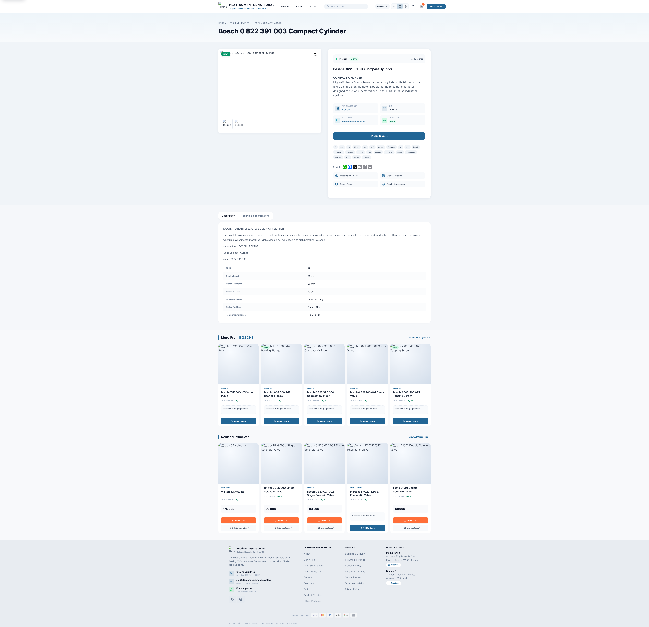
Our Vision (309, 559)
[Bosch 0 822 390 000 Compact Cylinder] (324, 385)
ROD (347, 157)
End (369, 152)
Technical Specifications (255, 215)
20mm (356, 147)
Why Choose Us (312, 571)
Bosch (415, 147)
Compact (338, 152)
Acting (380, 147)
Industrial (389, 152)
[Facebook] (232, 599)
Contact (312, 6)
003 (341, 147)
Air (401, 147)
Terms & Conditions (355, 583)
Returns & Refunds (355, 559)
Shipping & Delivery (355, 553)
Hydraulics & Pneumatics (234, 23)
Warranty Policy (353, 565)
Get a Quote (436, 6)
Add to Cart (240, 520)
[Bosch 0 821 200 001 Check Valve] (367, 385)
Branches (309, 583)
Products (286, 6)
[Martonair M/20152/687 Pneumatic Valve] (367, 488)
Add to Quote (240, 421)
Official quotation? (240, 528)
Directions (395, 565)
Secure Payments (354, 577)
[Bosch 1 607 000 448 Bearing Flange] (281, 385)
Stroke (356, 157)
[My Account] (413, 6)
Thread (366, 157)
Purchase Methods (355, 571)
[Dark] (405, 6)
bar (407, 147)
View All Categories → (420, 337)
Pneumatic (411, 152)
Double (360, 152)
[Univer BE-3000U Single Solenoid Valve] (281, 488)
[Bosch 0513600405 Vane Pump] (238, 385)
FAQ (306, 589)
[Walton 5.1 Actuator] (238, 488)
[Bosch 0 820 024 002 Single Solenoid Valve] (324, 488)
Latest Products (312, 601)
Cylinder (350, 152)
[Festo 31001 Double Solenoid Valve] (410, 488)
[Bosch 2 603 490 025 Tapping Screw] (410, 385)
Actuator (391, 147)
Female (378, 152)
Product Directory (313, 595)
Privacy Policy (352, 589)
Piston (399, 152)
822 (372, 147)
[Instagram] (241, 599)
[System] (400, 6)
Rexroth (338, 157)
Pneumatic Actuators (268, 23)
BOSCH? (346, 109)
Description (228, 215)
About (299, 6)
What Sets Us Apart (314, 565)
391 (365, 147)
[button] (315, 55)
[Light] (394, 6)
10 (349, 147)
